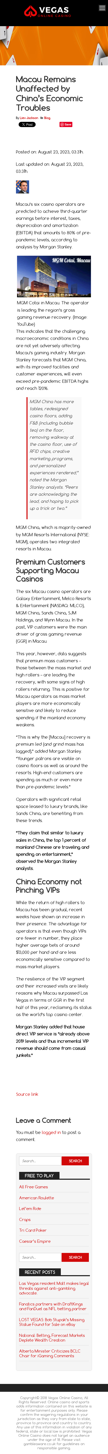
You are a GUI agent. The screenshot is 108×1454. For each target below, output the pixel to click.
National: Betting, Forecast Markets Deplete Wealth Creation (52, 1338)
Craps (25, 1219)
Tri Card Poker (33, 1230)
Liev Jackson (29, 118)
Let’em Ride (30, 1208)
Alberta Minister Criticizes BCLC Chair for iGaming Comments (49, 1353)
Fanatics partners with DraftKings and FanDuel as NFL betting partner (53, 1306)
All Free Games (33, 1186)
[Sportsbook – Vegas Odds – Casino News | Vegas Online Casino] (53, 16)
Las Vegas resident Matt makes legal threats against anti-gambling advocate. (54, 1288)
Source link (27, 1094)
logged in (51, 1132)
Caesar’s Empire (35, 1241)
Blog (47, 118)
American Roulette (36, 1197)
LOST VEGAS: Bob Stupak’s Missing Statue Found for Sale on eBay (51, 1322)
